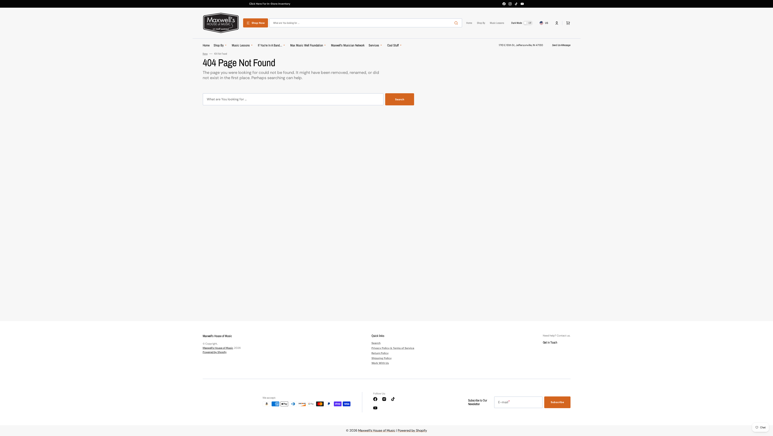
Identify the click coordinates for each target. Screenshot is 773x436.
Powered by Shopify (215, 352)
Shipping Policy (381, 358)
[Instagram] (510, 4)
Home (205, 53)
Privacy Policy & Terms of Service (392, 348)
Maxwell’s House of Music (218, 348)
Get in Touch (550, 342)
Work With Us (380, 363)
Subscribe (557, 402)
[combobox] (365, 22)
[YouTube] (522, 4)
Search (399, 99)
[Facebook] (504, 4)
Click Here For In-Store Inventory (269, 3)
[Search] (457, 23)
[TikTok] (516, 4)
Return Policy (380, 353)
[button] (556, 23)
